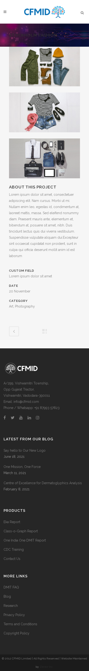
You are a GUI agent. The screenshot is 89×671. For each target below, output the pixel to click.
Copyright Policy (16, 633)
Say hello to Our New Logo (25, 450)
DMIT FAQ (11, 587)
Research (11, 606)
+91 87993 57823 (47, 408)
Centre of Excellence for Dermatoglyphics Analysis (43, 483)
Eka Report (12, 522)
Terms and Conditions (20, 624)
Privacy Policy (14, 615)
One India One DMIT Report (25, 540)
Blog (7, 596)
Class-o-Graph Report (21, 531)
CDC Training (14, 549)
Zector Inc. (46, 666)
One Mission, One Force (22, 467)
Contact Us (12, 559)
